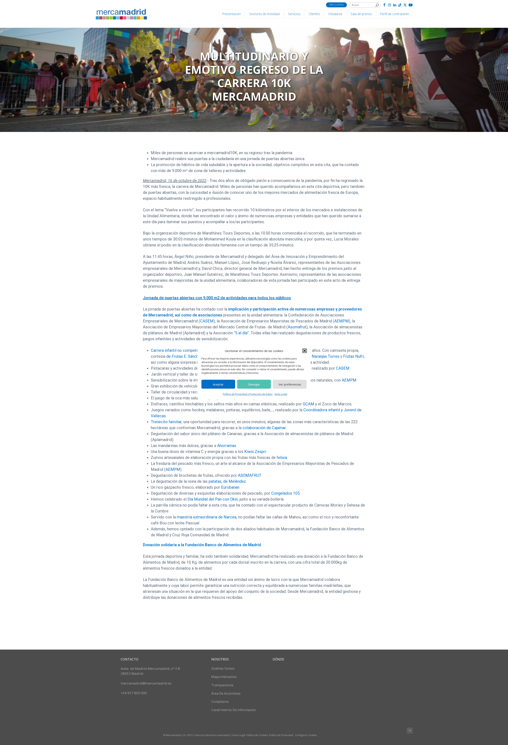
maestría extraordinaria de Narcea (206, 517)
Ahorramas (226, 445)
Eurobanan (229, 487)
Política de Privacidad (281, 735)
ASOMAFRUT (249, 475)
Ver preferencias (289, 384)
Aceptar (218, 384)
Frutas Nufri (353, 356)
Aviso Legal (280, 394)
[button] (305, 351)
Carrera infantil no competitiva (177, 350)
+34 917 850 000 (134, 693)
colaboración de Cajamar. (264, 427)
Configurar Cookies (306, 735)
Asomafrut (297, 327)
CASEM (207, 321)
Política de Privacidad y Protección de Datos (247, 394)
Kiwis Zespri (254, 451)
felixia (281, 457)
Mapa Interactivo (224, 677)
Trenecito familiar (166, 421)
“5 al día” (241, 333)
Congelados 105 (285, 493)
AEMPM (341, 321)
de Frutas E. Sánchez (184, 356)
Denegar (254, 384)
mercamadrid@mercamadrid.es (146, 683)
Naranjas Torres (325, 356)
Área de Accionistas (226, 693)
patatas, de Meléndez (227, 481)
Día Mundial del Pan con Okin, (213, 499)
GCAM (308, 404)
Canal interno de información (233, 710)
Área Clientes (336, 4)
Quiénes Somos (223, 668)
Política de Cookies (257, 735)
